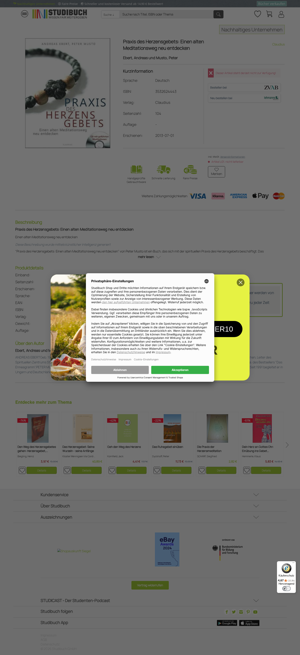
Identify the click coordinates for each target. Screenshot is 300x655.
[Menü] (293, 563)
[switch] (286, 588)
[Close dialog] (241, 282)
